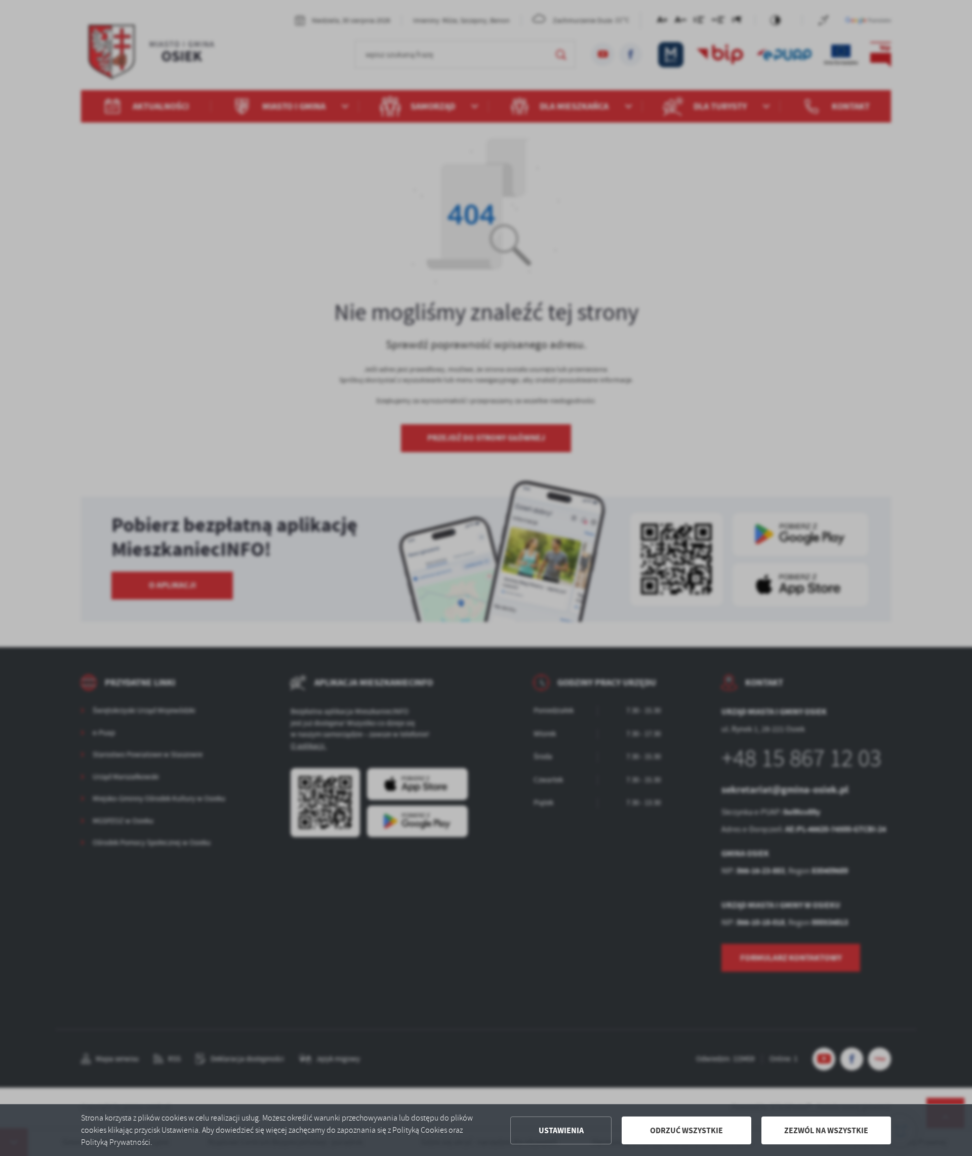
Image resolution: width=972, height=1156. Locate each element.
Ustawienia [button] (561, 1130)
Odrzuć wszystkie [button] (686, 1130)
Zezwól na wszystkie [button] (826, 1130)
